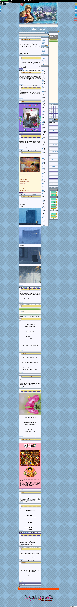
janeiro (42, 68)
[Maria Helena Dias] (54, 112)
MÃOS (22, 88)
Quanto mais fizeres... (25, 306)
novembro (43, 71)
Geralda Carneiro (54, 134)
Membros (36, 0)
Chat (28, 0)
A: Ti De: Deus (23, 492)
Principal (6, 0)
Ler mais (20, 54)
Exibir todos (46, 45)
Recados (13, 0)
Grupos (2, 2)
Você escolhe (23, 562)
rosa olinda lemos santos (55, 151)
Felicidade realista (44, 40)
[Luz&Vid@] (50, 115)
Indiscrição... (23, 506)
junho (42, 105)
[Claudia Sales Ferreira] (50, 112)
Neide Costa (53, 162)
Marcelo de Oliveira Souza (26, 85)
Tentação (43, 43)
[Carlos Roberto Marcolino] (54, 109)
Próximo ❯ (24, 584)
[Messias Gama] (50, 109)
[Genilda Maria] (52, 117)
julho (42, 74)
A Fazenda (43, 53)
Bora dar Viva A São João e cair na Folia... (28, 439)
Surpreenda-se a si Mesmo (45, 42)
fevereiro (43, 108)
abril (42, 76)
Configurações (7, 2)
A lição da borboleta (24, 58)
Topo (75, 18)
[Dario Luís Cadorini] (50, 117)
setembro (43, 72)
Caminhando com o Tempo (26, 39)
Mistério (22, 101)
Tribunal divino (43, 51)
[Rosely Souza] (50, 171)
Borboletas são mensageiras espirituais (28, 289)
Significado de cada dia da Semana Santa (45, 58)
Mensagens (22, 0)
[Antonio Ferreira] (52, 107)
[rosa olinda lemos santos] (50, 152)
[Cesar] (54, 107)
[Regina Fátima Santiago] (50, 142)
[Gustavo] (57, 109)
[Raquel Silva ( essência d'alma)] (57, 107)
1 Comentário (37, 287)
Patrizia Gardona (25, 56)
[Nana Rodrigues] (57, 117)
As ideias (43, 49)
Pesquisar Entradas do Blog (26, 37)
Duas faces (43, 41)
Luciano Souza (53, 137)
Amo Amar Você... (24, 353)
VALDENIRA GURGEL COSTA (54, 145)
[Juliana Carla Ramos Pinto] (52, 112)
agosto (42, 73)
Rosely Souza (53, 169)
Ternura (22, 390)
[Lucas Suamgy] (54, 117)
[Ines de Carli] (57, 112)
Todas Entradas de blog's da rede (23, 32)
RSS (19, 586)
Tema (11, 2)
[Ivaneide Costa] (50, 157)
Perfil (10, 0)
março (42, 77)
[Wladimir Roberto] (52, 109)
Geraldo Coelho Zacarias (26, 374)
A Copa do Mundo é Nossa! (26, 72)
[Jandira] (50, 160)
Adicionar (46, 32)
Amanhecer (23, 152)
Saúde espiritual (44, 52)
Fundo (75, 20)
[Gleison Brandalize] (52, 115)
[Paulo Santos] (50, 107)
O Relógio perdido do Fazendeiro (44, 61)
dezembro (43, 70)
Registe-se (71, 0)
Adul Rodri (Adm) (25, 194)
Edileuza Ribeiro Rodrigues (26, 316)
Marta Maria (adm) (25, 490)
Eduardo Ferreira (54, 127)
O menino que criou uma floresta (45, 64)
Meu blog (29, 32)
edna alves (53, 173)
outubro (43, 102)
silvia (52, 180)
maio (42, 75)
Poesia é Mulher (44, 50)
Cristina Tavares (54, 123)
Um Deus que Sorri (24, 549)
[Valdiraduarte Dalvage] (50, 149)
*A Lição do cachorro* (25, 534)
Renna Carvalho (54, 166)
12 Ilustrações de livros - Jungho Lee (27, 196)
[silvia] (50, 181)
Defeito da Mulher (44, 59)
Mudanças (23, 319)
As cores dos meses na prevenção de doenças (44, 39)
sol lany (53, 183)
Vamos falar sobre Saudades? (26, 376)
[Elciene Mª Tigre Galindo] (54, 115)
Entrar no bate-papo (72, 606)
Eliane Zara (53, 130)
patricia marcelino (54, 176)
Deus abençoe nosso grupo (44, 62)
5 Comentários (37, 194)
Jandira (52, 159)
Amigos (32, 0)
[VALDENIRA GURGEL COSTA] (50, 145)
